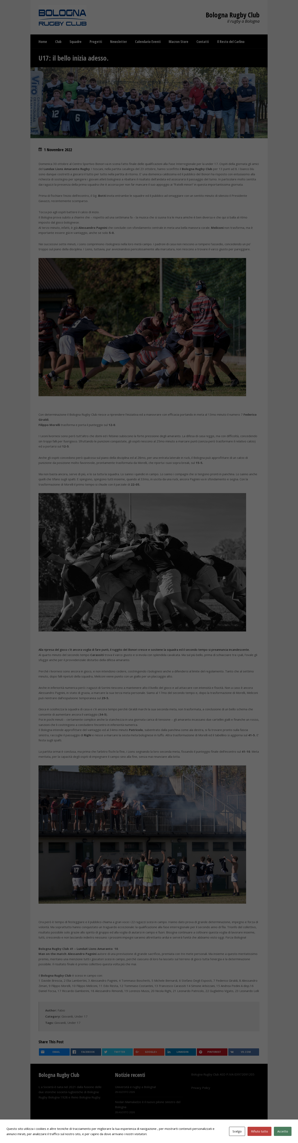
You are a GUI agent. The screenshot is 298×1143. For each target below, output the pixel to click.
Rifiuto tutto (259, 1131)
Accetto (282, 1131)
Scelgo (237, 1131)
